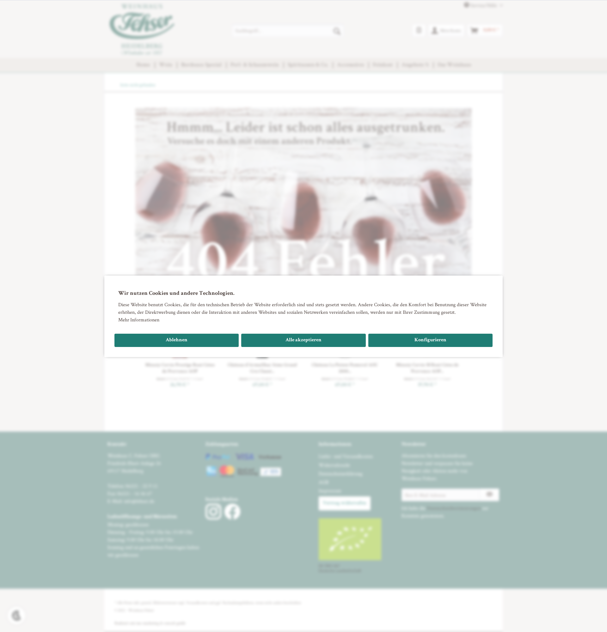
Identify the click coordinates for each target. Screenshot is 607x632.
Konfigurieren (430, 340)
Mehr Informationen (138, 319)
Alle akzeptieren (303, 340)
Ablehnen (176, 340)
